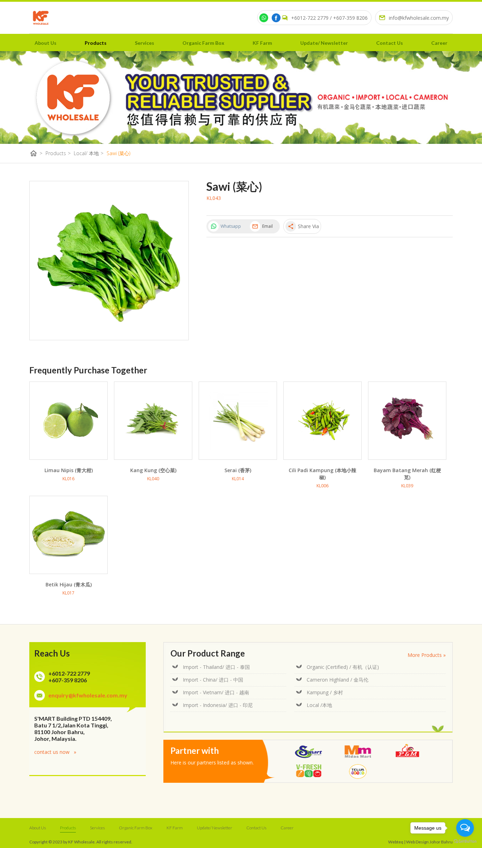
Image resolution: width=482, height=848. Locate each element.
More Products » (427, 655)
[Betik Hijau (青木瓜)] (68, 535)
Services (144, 43)
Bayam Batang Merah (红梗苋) (407, 474)
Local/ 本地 (88, 153)
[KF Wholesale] (40, 17)
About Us (45, 43)
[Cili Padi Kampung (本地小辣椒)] (322, 420)
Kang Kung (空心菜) (153, 470)
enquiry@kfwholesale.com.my (87, 695)
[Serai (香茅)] (238, 420)
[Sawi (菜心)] (109, 260)
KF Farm (262, 43)
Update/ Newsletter (324, 43)
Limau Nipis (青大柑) (68, 470)
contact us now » (55, 752)
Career (439, 43)
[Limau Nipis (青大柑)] (68, 420)
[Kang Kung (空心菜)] (153, 420)
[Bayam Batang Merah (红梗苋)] (407, 420)
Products (96, 43)
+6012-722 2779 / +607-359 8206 (329, 17)
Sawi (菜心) (118, 153)
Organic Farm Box (203, 43)
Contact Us (389, 43)
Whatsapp (231, 226)
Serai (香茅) (237, 470)
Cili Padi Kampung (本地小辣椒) (322, 474)
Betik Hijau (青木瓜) (69, 584)
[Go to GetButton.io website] (465, 841)
